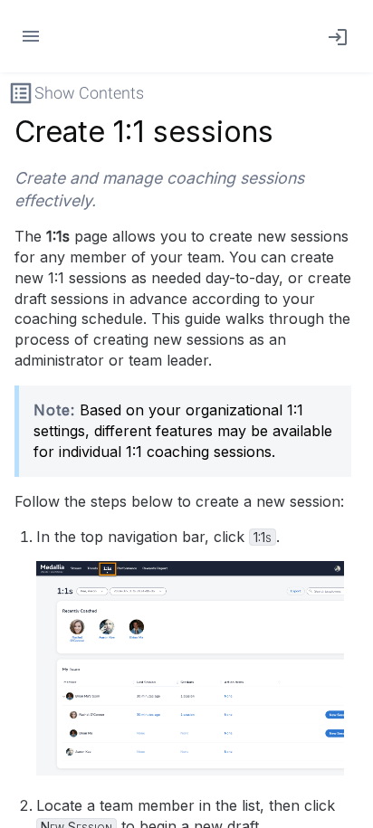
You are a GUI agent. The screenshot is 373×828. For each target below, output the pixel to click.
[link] (334, 36)
